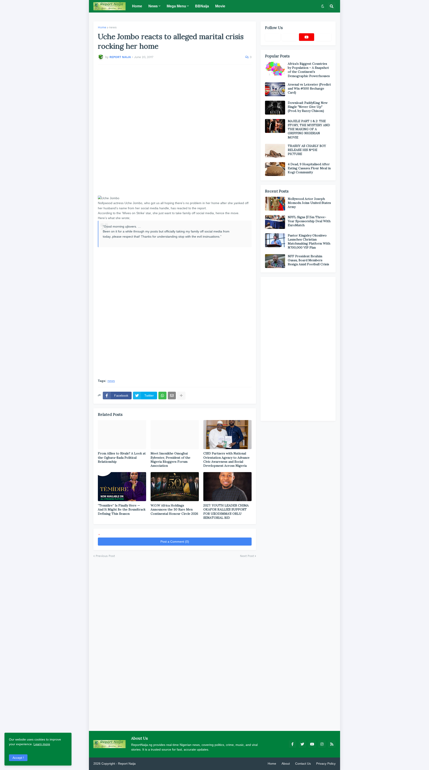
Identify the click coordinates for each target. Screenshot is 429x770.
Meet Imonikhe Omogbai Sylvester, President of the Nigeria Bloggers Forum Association (170, 459)
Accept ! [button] (18, 758)
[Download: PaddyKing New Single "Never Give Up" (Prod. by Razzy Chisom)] (275, 108)
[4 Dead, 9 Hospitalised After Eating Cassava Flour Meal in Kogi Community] (275, 169)
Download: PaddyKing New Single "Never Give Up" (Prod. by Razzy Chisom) (308, 107)
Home (102, 27)
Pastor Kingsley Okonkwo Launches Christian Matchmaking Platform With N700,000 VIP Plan (309, 241)
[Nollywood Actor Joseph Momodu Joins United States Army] (275, 204)
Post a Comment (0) (174, 541)
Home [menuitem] (137, 6)
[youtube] (306, 37)
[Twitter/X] (289, 37)
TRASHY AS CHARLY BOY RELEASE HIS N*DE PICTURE (307, 150)
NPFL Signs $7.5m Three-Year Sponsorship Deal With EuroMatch (309, 221)
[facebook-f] (292, 744)
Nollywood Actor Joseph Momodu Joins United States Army (309, 203)
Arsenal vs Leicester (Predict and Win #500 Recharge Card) (309, 88)
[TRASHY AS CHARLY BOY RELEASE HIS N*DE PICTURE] (275, 151)
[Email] (172, 395)
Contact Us (303, 763)
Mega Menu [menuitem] (176, 6)
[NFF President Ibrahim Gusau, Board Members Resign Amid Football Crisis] (275, 261)
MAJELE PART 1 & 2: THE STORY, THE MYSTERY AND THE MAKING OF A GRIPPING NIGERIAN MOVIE (309, 129)
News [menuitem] (153, 6)
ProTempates (146, 763)
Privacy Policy (326, 763)
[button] (323, 6)
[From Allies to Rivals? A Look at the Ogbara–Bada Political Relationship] (122, 434)
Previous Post (105, 555)
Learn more (42, 744)
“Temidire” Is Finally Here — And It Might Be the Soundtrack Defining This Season (121, 509)
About (286, 763)
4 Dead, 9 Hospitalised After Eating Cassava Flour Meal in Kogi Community (309, 168)
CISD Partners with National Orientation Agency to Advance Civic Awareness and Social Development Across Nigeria (226, 459)
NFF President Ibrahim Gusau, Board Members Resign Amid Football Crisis (308, 260)
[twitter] (302, 744)
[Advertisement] (175, 130)
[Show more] (181, 395)
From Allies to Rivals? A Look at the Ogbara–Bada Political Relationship (122, 457)
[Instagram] (323, 37)
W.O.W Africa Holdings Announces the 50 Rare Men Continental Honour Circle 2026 (174, 509)
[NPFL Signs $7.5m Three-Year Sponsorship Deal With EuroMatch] (275, 222)
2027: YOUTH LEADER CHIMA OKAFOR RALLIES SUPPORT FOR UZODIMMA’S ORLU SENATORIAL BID (226, 511)
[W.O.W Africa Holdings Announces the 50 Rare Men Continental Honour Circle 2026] (175, 486)
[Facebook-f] (272, 37)
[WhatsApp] (162, 395)
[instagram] (322, 744)
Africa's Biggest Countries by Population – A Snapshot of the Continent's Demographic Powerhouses (309, 70)
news (113, 27)
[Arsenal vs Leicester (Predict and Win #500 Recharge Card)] (275, 89)
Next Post (247, 555)
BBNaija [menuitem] (202, 6)
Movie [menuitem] (220, 6)
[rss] (332, 744)
